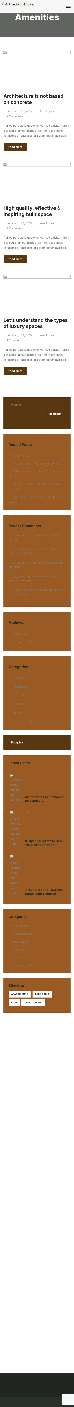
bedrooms (42, 994)
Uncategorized (22, 721)
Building (18, 704)
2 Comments (15, 116)
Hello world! (20, 455)
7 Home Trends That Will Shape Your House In (44, 892)
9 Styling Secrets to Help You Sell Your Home (44, 843)
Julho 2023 (20, 633)
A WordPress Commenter (29, 535)
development (33, 1002)
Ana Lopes (47, 111)
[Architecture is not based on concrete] (16, 788)
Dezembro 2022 (23, 642)
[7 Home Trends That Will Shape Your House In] (16, 875)
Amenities (19, 678)
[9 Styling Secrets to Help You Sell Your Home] (16, 829)
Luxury (17, 712)
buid (14, 1002)
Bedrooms (19, 695)
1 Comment (14, 340)
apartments (19, 994)
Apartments (20, 686)
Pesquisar (15, 405)
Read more (15, 147)
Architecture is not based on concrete (37, 463)
